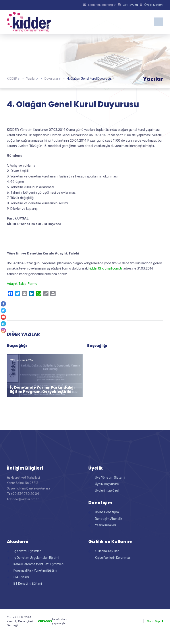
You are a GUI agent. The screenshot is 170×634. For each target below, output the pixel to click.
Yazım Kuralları (105, 525)
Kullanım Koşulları (107, 551)
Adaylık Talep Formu (22, 284)
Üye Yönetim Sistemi (110, 478)
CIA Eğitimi (21, 577)
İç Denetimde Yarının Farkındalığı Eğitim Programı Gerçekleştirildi (42, 389)
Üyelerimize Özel (107, 491)
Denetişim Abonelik (108, 519)
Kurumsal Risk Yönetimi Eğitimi (35, 570)
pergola (72, 619)
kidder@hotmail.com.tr (105, 268)
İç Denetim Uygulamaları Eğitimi (36, 558)
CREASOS (45, 621)
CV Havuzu (130, 4)
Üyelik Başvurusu (107, 484)
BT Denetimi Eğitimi (28, 584)
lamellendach (76, 623)
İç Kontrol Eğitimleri (27, 551)
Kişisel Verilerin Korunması (113, 558)
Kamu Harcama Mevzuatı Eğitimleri (39, 564)
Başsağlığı (17, 345)
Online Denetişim (107, 512)
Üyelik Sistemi (153, 4)
